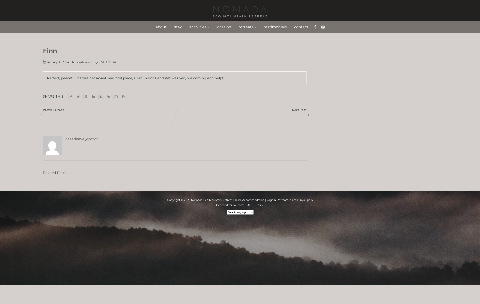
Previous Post (53, 111)
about (161, 27)
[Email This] (116, 96)
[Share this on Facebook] (71, 96)
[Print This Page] (123, 96)
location (223, 27)
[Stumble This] (101, 96)
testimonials (275, 27)
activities (197, 27)
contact (301, 27)
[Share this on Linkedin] (93, 96)
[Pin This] (86, 96)
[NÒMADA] (240, 19)
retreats (246, 27)
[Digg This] (108, 96)
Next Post (299, 111)
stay (178, 27)
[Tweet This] (78, 96)
